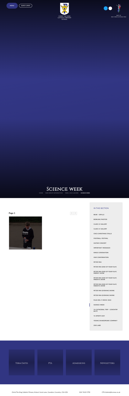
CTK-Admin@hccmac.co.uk (111, 392)
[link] (72, 213)
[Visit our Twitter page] (106, 8)
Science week (85, 193)
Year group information (54, 193)
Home (41, 193)
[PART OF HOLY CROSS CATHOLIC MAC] (119, 8)
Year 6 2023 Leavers (72, 193)
